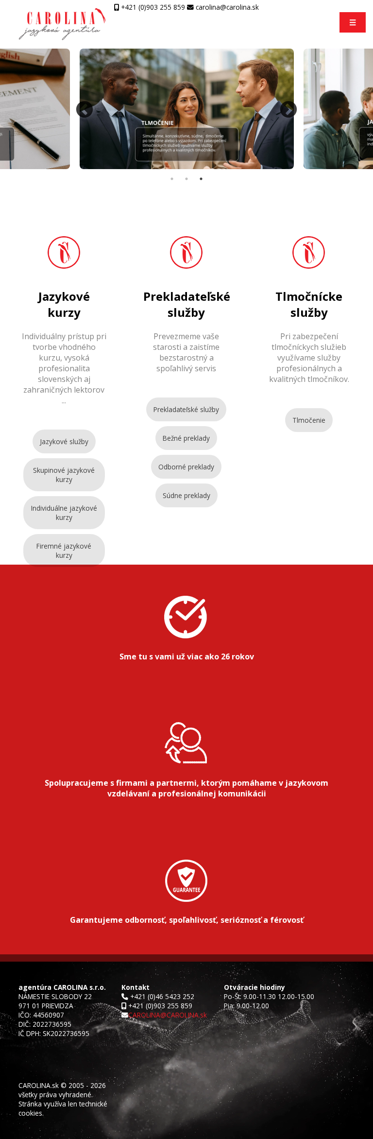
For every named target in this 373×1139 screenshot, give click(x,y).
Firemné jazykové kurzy (63, 550)
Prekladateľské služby (186, 409)
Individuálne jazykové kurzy (64, 512)
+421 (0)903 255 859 (152, 7)
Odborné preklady (186, 466)
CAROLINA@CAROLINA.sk (167, 1014)
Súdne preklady (186, 495)
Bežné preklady (186, 438)
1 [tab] (172, 179)
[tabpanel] (187, 110)
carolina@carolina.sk (226, 7)
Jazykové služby (64, 441)
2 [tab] (186, 179)
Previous (84, 110)
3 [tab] (201, 179)
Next (288, 110)
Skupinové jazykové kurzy (64, 475)
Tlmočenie (308, 420)
